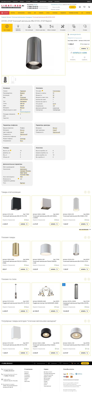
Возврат (22, 1)
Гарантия (15, 1)
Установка (35, 1)
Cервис (46, 369)
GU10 (54, 104)
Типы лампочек (47, 386)
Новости (46, 383)
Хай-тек (22, 103)
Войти (89, 1)
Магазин (28, 171)
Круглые (22, 183)
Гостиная (22, 174)
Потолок (22, 167)
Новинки (26, 378)
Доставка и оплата (6, 1)
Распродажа (27, 376)
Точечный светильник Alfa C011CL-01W (15, 345)
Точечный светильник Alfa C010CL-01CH (75, 261)
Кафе (21, 173)
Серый (22, 105)
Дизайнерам (43, 1)
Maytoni (22, 93)
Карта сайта (27, 381)
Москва (35, 4)
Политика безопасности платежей (70, 379)
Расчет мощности (25, 112)
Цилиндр (22, 138)
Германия (23, 91)
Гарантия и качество (48, 375)
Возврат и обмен (47, 376)
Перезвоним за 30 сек (56, 4)
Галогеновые (56, 91)
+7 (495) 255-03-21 (37, 8)
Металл (22, 108)
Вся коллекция (83, 229)
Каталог (6, 12)
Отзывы (28, 1)
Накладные (29, 17)
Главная (3, 17)
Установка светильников (49, 373)
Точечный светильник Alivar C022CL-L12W (76, 345)
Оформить (85, 363)
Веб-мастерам (47, 378)
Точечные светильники (18, 17)
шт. (75, 363)
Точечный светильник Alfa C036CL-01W (75, 216)
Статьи (45, 384)
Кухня (25, 173)
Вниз (21, 141)
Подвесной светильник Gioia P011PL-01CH (16, 303)
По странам (27, 375)
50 (53, 95)
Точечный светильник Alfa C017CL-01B (15, 216)
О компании (28, 369)
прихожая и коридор (23, 170)
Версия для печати (75, 34)
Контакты (57, 1)
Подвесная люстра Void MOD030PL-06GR (45, 303)
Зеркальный (23, 134)
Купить (83, 48)
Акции (25, 379)
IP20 (21, 177)
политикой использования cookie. (71, 386)
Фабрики (26, 373)
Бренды (50, 1)
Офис (27, 174)
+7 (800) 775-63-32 (37, 6)
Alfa (21, 95)
